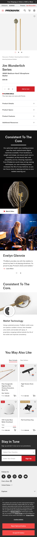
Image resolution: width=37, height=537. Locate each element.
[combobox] (18, 452)
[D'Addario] (5, 5)
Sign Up (28, 458)
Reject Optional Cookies (18, 526)
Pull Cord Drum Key (27, 420)
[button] (18, 52)
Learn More (10, 268)
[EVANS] (12, 5)
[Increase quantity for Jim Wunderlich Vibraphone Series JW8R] (12, 89)
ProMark (11, 57)
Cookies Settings (18, 519)
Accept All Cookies (18, 533)
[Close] (3, 500)
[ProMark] (13, 11)
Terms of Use (18, 513)
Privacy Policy (15, 511)
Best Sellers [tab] (24, 360)
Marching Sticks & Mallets (22, 57)
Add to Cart (25, 89)
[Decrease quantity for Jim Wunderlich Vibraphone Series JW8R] (5, 89)
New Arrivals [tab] (13, 360)
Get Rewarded (30, 5)
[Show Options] (34, 452)
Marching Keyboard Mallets (9, 59)
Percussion (5, 57)
